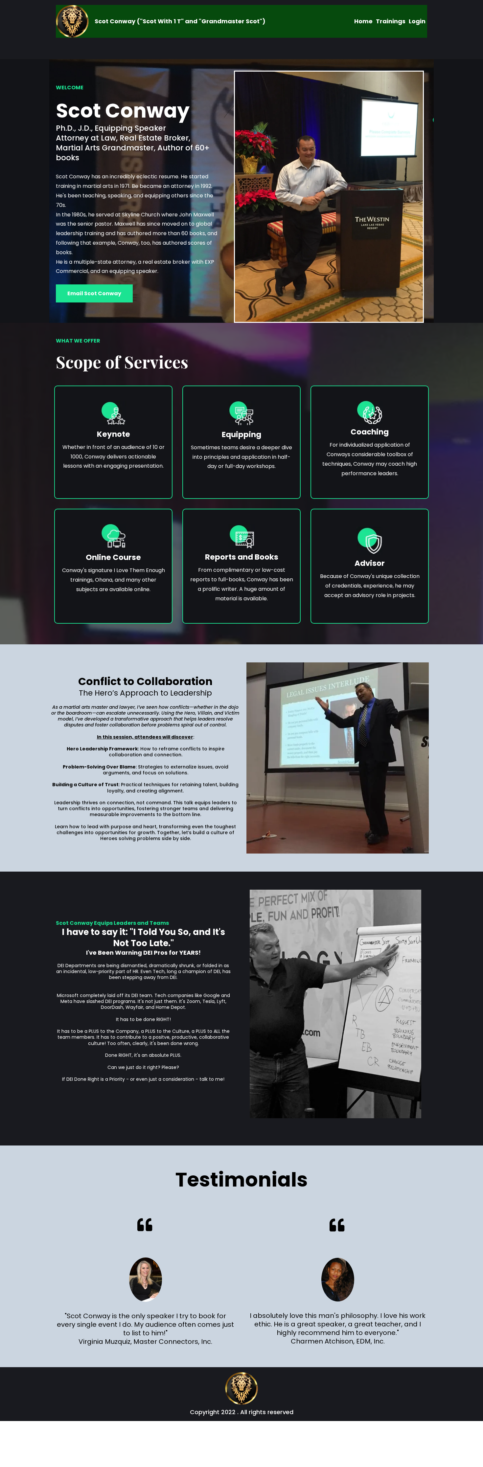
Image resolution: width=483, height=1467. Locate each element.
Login (417, 21)
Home (363, 21)
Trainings (390, 21)
